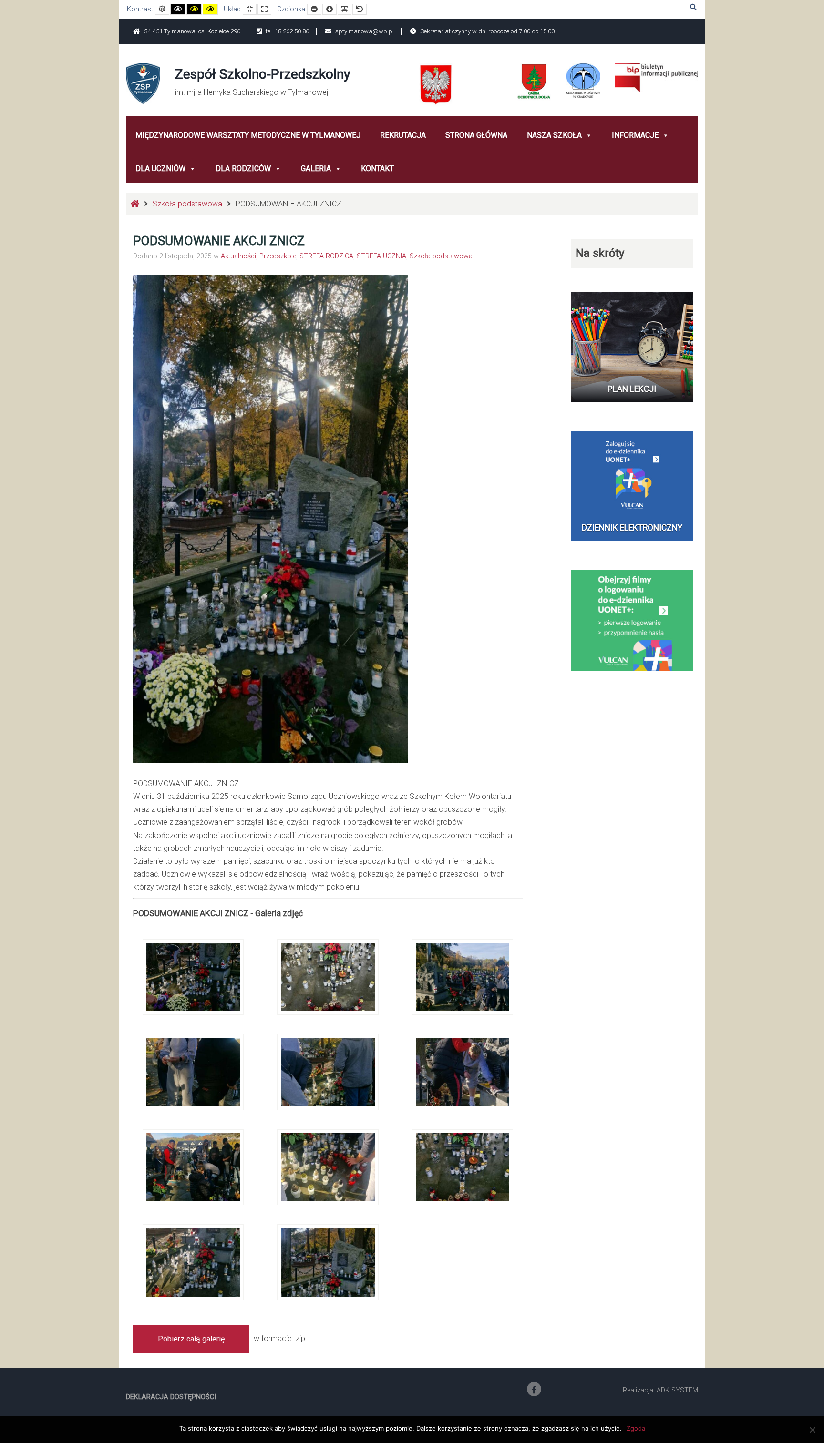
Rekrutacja (403, 135)
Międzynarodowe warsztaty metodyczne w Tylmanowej (247, 135)
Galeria (316, 168)
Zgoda (636, 1428)
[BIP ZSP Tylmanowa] (656, 77)
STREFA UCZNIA (381, 256)
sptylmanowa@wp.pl (364, 31)
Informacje (635, 135)
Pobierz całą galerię (191, 1338)
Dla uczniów (160, 168)
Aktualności (238, 256)
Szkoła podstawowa (187, 203)
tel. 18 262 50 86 (286, 31)
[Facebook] (534, 1389)
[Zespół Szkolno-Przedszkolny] (143, 82)
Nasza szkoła (554, 135)
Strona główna (476, 135)
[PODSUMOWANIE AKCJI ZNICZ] (193, 976)
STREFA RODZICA (326, 256)
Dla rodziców (243, 168)
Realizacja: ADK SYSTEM (660, 1390)
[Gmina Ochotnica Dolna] (534, 81)
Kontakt (377, 168)
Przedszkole (277, 256)
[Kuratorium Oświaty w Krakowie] (583, 79)
